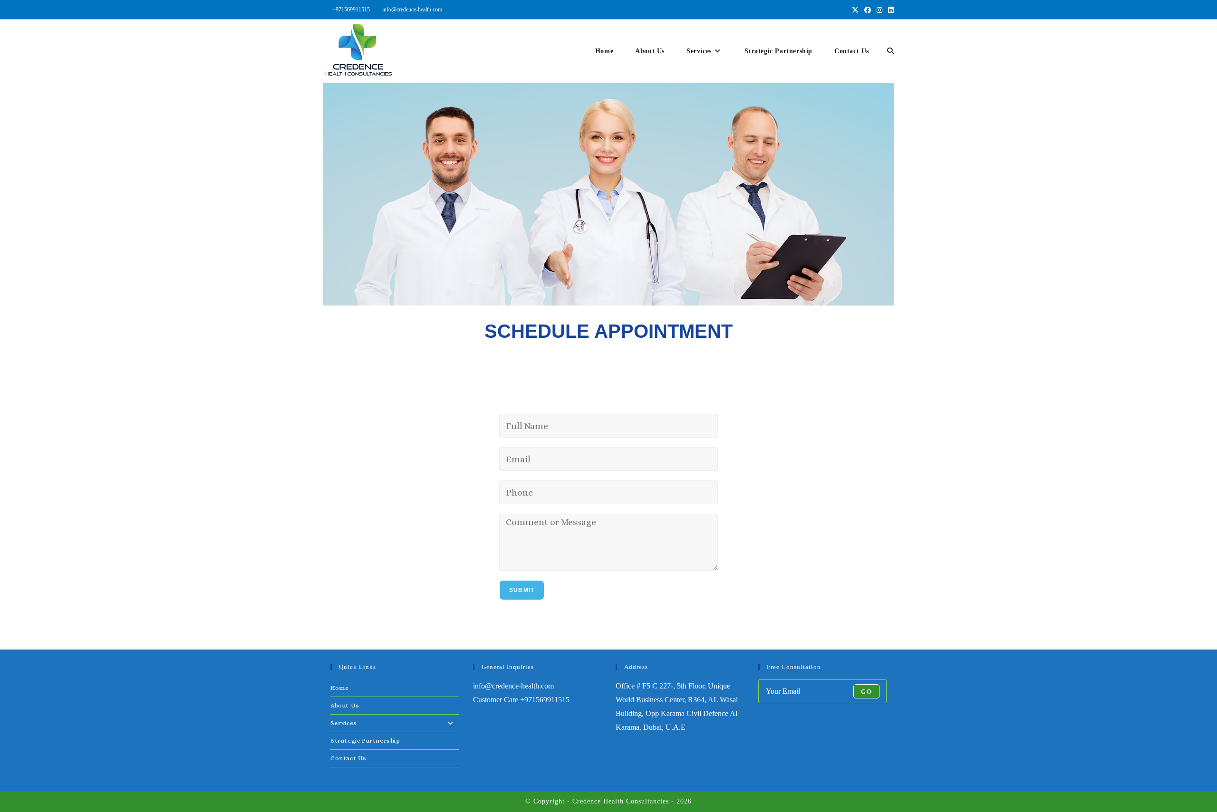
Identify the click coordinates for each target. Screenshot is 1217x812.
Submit (521, 590)
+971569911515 (351, 9)
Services (343, 722)
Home (339, 687)
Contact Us (348, 758)
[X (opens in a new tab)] (855, 10)
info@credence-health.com (412, 9)
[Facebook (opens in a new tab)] (867, 10)
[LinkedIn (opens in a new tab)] (889, 10)
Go (866, 691)
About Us (344, 705)
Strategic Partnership (365, 740)
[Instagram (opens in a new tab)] (879, 10)
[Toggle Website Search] (890, 51)
